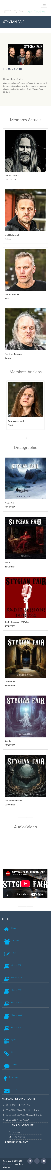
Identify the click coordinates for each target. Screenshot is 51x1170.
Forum (14, 1065)
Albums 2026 (16, 965)
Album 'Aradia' (23, 1120)
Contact (15, 1090)
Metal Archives (19, 1137)
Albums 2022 (16, 1015)
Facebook (16, 1132)
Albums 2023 (16, 1003)
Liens (13, 1052)
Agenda (14, 1040)
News (14, 953)
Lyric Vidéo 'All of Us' (25, 1105)
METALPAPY (23, 12)
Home (13, 928)
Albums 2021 (16, 1027)
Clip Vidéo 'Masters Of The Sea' (30, 1115)
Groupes (15, 940)
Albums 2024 (16, 990)
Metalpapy (7, 1164)
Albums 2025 (16, 978)
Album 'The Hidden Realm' (28, 1110)
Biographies (14, 1077)
